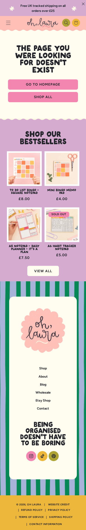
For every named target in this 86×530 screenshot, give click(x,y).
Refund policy (32, 510)
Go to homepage (43, 84)
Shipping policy (61, 517)
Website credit (59, 504)
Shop (43, 368)
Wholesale (43, 392)
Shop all (43, 97)
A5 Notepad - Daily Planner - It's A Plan (24, 249)
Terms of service (31, 517)
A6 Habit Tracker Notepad (62, 248)
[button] (8, 23)
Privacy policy (59, 510)
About (43, 377)
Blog (43, 384)
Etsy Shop (43, 400)
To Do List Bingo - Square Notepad (24, 192)
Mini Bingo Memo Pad (61, 192)
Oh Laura (34, 504)
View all (43, 271)
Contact (43, 408)
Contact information (45, 524)
